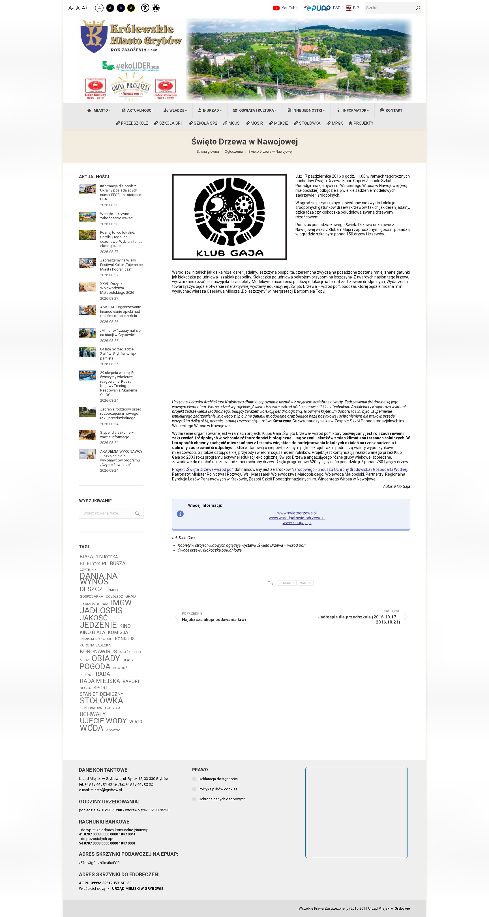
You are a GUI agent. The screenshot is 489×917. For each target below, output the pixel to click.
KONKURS (125, 638)
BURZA (117, 563)
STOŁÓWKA (101, 700)
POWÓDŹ (120, 668)
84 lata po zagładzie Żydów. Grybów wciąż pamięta (118, 353)
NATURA (306, 582)
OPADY (128, 660)
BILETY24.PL (94, 563)
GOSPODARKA (91, 597)
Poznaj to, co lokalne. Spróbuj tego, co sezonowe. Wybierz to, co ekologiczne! (121, 239)
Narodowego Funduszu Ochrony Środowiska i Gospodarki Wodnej (349, 469)
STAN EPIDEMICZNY (101, 694)
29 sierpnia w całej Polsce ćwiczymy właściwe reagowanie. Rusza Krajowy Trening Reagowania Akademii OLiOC (121, 384)
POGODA (95, 666)
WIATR (135, 721)
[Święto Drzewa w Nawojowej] (229, 347)
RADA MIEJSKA (100, 681)
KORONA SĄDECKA (95, 645)
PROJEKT (86, 675)
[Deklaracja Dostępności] (144, 7)
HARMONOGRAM (94, 604)
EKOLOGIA (287, 582)
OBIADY (105, 658)
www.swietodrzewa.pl (297, 513)
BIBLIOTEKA (107, 557)
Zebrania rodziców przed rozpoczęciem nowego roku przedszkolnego (120, 413)
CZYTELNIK (88, 570)
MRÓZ (84, 660)
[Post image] (87, 189)
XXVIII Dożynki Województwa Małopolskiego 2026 (117, 288)
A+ (84, 8)
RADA (103, 674)
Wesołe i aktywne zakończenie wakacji (117, 216)
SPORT (100, 687)
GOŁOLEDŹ (114, 597)
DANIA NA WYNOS (99, 578)
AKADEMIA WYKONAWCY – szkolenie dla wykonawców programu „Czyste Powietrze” (121, 458)
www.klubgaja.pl (297, 522)
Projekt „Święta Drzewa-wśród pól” (203, 469)
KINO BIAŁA (92, 632)
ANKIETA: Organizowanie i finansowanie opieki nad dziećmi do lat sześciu (121, 311)
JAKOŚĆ (94, 618)
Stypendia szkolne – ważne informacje (117, 434)
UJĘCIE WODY (103, 721)
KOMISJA (118, 632)
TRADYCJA (112, 708)
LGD (137, 652)
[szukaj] (418, 8)
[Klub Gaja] (229, 217)
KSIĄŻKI (125, 652)
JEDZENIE (98, 625)
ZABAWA (113, 730)
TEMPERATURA (91, 708)
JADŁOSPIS (101, 610)
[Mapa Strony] (156, 8)
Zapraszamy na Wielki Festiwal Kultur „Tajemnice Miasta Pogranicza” (121, 264)
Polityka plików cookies (218, 789)
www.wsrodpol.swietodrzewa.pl (297, 518)
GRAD (130, 596)
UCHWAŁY (93, 714)
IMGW (121, 603)
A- (71, 8)
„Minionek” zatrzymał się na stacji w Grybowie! (120, 332)
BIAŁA (86, 556)
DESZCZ (91, 589)
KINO (125, 626)
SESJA (85, 688)
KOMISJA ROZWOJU (96, 639)
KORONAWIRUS (98, 651)
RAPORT (131, 681)
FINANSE (113, 590)
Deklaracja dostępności (218, 779)
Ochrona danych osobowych (222, 799)
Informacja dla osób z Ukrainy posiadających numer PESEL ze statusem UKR (121, 192)
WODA (92, 728)
